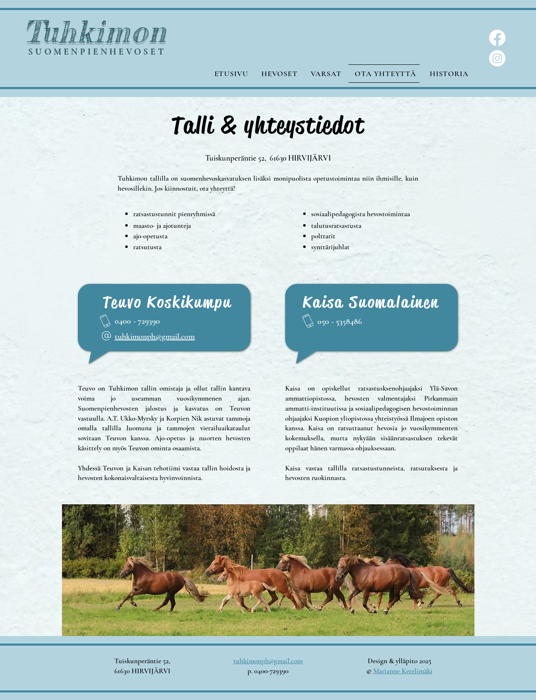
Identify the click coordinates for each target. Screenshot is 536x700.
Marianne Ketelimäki (403, 671)
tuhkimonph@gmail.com (155, 337)
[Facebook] (497, 38)
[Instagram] (497, 58)
